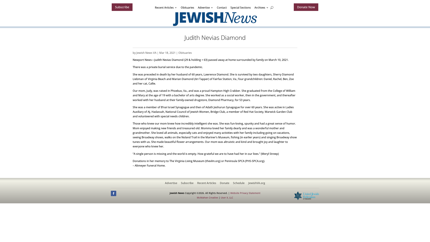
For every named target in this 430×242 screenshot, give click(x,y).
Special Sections (240, 7)
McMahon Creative (207, 197)
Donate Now (306, 7)
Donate (224, 183)
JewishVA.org (256, 183)
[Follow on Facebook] (113, 193)
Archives (259, 7)
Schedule (239, 183)
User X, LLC (227, 197)
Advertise (204, 7)
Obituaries (187, 7)
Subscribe (122, 7)
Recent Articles (164, 7)
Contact (222, 7)
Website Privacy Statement (245, 193)
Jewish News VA (146, 53)
